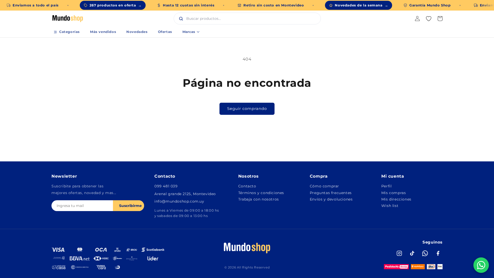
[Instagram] (399, 253)
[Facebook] (438, 253)
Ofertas (165, 32)
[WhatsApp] (425, 253)
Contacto (247, 186)
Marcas (188, 32)
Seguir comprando (247, 108)
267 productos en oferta (116, 5)
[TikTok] (412, 253)
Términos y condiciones (261, 192)
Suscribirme (130, 205)
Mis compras (393, 192)
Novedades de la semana (361, 5)
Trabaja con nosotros (258, 199)
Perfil (386, 186)
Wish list (389, 205)
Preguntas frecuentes (331, 192)
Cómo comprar (324, 186)
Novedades (136, 32)
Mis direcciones (396, 199)
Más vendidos (103, 32)
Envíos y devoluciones (331, 199)
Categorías (69, 32)
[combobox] (252, 18)
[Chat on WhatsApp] (481, 265)
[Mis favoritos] (428, 18)
